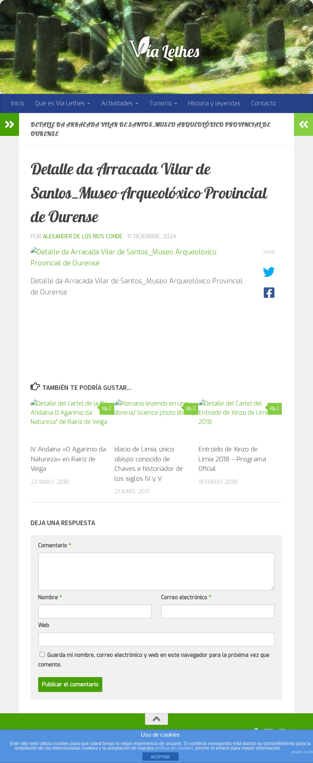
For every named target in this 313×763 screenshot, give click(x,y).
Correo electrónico (186, 597)
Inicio (17, 103)
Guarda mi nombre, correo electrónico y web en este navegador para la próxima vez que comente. (153, 659)
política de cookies (174, 748)
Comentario (54, 545)
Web (43, 625)
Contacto (263, 103)
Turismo (160, 103)
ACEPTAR (160, 757)
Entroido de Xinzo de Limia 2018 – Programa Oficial (232, 459)
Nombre (50, 597)
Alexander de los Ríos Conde (83, 236)
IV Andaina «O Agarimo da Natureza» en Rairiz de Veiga (68, 459)
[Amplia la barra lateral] (9, 124)
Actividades (117, 103)
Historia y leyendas (214, 103)
